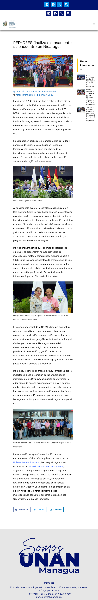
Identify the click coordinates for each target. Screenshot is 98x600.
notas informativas (25, 95)
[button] (21, 509)
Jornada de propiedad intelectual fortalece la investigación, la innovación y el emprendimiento (92, 114)
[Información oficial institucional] (46, 4)
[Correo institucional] (53, 4)
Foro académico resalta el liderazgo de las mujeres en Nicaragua (90, 80)
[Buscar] (66, 4)
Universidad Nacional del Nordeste (45, 466)
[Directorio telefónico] (59, 4)
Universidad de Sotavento (26, 462)
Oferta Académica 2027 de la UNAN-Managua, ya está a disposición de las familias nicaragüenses (91, 97)
